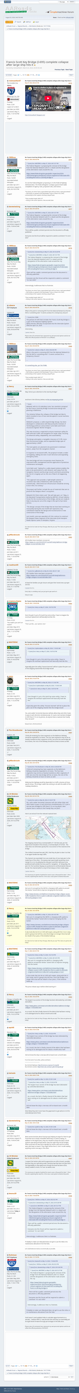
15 (25, 75)
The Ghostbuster (16, 730)
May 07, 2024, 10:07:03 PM (32, 388)
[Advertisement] (39, 45)
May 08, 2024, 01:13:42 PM (32, 644)
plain (11, 676)
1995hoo (12, 157)
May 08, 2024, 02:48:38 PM (32, 732)
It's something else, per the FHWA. (36, 365)
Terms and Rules (64, 1388)
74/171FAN (47, 26)
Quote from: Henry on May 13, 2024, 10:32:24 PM (42, 1033)
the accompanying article (55, 400)
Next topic (69, 70)
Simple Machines (18, 1388)
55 (37, 75)
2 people (27, 588)
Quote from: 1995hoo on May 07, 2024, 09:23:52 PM (42, 1199)
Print (71, 75)
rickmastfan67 (15, 81)
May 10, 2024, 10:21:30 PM (32, 910)
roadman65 (13, 565)
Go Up (7, 1366)
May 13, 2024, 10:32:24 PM (32, 996)
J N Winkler (13, 794)
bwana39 (12, 1193)
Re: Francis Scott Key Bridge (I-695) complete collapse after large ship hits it (48, 81)
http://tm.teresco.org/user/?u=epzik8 (48, 1065)
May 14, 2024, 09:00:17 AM (32, 1075)
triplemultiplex (15, 601)
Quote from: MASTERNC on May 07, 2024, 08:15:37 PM (43, 163)
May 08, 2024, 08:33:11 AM (32, 537)
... (21, 75)
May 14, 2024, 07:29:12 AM (32, 1029)
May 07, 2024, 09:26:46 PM (32, 307)
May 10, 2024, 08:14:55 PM (32, 885)
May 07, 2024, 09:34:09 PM (32, 346)
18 (33, 75)
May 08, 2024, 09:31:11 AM (32, 567)
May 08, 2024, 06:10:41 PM (32, 796)
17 (31, 75)
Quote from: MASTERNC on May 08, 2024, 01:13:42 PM (43, 682)
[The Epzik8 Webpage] (8, 1054)
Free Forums (13, 1390)
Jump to (46, 1377)
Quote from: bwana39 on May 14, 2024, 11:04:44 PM (43, 1261)
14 (23, 75)
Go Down (9, 75)
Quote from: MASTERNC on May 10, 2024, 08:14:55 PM (43, 914)
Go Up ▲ (72, 1388)
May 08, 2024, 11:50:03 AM (32, 603)
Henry (11, 386)
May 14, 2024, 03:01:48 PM (32, 1158)
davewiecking (14, 206)
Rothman (13, 1255)
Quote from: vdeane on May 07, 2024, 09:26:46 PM (42, 350)
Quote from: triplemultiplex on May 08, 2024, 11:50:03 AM (44, 648)
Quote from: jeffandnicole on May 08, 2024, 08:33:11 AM (44, 571)
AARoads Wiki (69, 17)
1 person (27, 332)
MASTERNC (13, 642)
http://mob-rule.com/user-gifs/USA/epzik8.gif (50, 1067)
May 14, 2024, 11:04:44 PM (32, 1195)
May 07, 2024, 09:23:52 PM (32, 248)
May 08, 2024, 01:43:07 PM (32, 678)
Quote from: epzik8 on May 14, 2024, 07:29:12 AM (42, 1079)
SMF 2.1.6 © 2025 (8, 1388)
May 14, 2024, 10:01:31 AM (32, 1123)
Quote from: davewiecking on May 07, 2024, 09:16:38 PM (44, 252)
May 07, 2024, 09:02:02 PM (32, 159)
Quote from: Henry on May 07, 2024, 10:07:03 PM (42, 607)
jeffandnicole (14, 535)
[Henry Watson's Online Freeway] (8, 411)
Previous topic (59, 70)
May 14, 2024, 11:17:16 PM (32, 1257)
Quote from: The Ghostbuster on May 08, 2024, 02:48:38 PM (44, 767)
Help (57, 1388)
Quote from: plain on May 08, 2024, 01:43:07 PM (41, 800)
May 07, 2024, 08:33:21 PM (32, 83)
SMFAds (6, 1390)
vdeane (12, 305)
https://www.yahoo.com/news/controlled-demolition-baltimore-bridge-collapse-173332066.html (47, 1007)
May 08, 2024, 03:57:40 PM (32, 762)
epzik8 (11, 1027)
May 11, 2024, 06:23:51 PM (32, 951)
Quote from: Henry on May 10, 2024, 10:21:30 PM (42, 955)
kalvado (12, 1073)
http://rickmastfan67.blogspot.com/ (35, 115)
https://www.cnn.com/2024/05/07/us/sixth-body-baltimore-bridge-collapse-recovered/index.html (46, 543)
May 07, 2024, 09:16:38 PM (32, 208)
